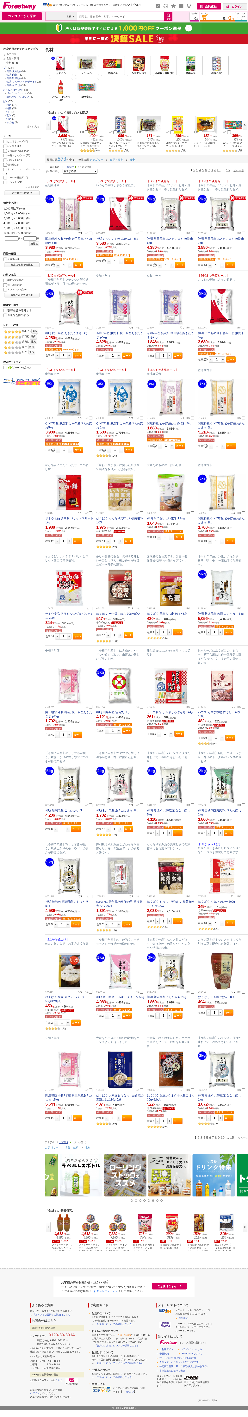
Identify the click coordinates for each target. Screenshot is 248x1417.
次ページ (238, 170)
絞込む (34, 243)
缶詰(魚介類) (13, 71)
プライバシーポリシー (192, 1349)
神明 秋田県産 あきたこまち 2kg (117, 810)
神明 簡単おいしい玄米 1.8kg (166, 518)
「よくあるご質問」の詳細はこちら (51, 1314)
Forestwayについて (192, 1353)
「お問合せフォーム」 (104, 1291)
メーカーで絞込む (22, 192)
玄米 (8, 115)
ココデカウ (128, 1391)
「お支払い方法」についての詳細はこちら (117, 1345)
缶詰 (5, 67)
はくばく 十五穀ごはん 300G (217, 997)
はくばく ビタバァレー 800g (216, 901)
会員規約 (164, 1353)
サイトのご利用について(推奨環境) (177, 1358)
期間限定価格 (53, 259)
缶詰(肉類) (12, 74)
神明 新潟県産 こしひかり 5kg (64, 810)
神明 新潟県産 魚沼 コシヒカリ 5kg (221, 613)
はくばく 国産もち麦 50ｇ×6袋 (167, 613)
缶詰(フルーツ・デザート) (21, 81)
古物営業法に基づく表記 (172, 1370)
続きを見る (33, 126)
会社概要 (183, 1318)
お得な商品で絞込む (22, 295)
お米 (5, 101)
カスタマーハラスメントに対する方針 (179, 1362)
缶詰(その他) (13, 85)
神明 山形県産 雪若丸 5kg (112, 712)
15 (228, 170)
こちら (59, 1380)
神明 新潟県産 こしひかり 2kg (166, 997)
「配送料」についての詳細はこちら (113, 1324)
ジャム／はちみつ (13, 89)
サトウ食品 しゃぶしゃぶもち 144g (170, 712)
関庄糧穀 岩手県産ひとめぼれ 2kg (169, 423)
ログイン (34, 1393)
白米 (8, 104)
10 (218, 170)
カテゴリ (11, 54)
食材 (8, 62)
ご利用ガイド (166, 1349)
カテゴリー (52, 1147)
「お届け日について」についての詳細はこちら (119, 1363)
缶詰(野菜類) (13, 78)
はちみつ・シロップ (17, 96)
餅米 (8, 118)
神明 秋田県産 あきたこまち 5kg (66, 333)
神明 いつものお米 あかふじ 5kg (117, 238)
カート (78, 265)
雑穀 (8, 108)
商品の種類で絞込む (22, 264)
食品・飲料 (12, 58)
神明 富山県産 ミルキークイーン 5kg (120, 997)
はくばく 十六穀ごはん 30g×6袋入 (118, 613)
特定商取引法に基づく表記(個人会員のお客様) (183, 1366)
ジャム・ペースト (16, 93)
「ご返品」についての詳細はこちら (113, 1377)
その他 (10, 122)
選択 (34, 331)
